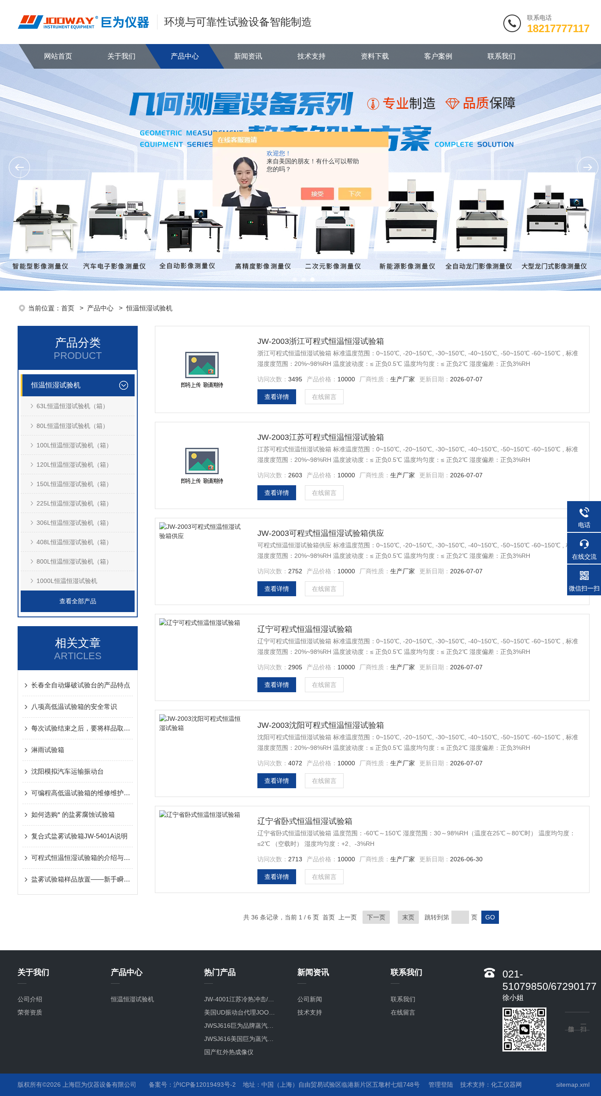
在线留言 (324, 396)
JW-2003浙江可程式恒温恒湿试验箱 (320, 341)
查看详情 (276, 396)
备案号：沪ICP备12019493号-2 (192, 1084)
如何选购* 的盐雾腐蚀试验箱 (73, 814)
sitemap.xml (573, 1084)
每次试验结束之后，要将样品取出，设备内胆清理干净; (82, 728)
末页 (408, 917)
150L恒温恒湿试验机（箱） (74, 483)
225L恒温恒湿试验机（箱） (74, 503)
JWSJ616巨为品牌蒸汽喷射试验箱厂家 (241, 1025)
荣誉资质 (30, 1012)
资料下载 (375, 56)
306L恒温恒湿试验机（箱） (74, 522)
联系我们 (501, 56)
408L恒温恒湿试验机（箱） (74, 542)
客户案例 (438, 56)
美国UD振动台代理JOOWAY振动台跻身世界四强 (241, 1012)
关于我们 (121, 56)
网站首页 (58, 56)
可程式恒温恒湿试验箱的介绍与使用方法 (82, 857)
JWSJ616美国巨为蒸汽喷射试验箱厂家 (241, 1038)
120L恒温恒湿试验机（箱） (74, 464)
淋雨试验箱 (47, 749)
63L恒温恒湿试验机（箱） (73, 406)
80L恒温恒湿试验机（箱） (73, 425)
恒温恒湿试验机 (149, 308)
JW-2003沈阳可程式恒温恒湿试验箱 (320, 725)
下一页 (376, 917)
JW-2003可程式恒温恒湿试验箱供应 (320, 533)
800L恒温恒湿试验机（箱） (74, 561)
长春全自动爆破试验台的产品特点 (80, 685)
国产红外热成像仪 (228, 1051)
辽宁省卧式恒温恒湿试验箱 (304, 821)
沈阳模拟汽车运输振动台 (67, 771)
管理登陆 (441, 1084)
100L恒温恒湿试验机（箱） (74, 445)
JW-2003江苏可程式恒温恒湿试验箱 (320, 437)
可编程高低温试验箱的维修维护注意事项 (82, 793)
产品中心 (185, 56)
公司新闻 (309, 999)
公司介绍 (30, 999)
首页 (68, 308)
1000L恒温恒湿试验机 (67, 580)
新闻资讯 (248, 56)
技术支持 (311, 56)
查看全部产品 (77, 601)
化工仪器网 (506, 1084)
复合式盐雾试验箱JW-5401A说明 (79, 836)
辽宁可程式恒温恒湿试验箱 (304, 629)
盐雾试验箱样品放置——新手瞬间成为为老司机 (82, 879)
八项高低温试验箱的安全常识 (74, 706)
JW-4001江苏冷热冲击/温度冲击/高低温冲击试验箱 (241, 999)
